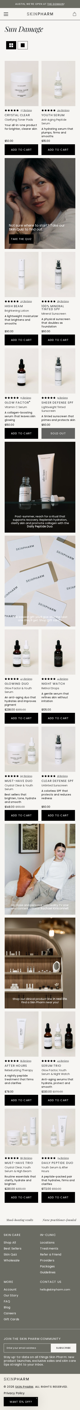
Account (10, 1289)
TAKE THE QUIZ (21, 239)
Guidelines (47, 1272)
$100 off (14, 4)
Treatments (49, 1248)
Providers (47, 1260)
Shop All (10, 1242)
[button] (21, 1401)
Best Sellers (12, 1248)
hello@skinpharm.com (55, 1289)
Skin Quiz (10, 1254)
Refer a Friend (50, 1254)
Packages (47, 1266)
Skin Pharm (24, 1387)
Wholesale (12, 1260)
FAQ (7, 1301)
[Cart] (74, 14)
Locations (47, 1242)
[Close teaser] (36, 1398)
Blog (7, 1307)
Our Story (11, 1295)
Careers (10, 1313)
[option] (40, 4)
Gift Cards (11, 1319)
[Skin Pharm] (40, 14)
